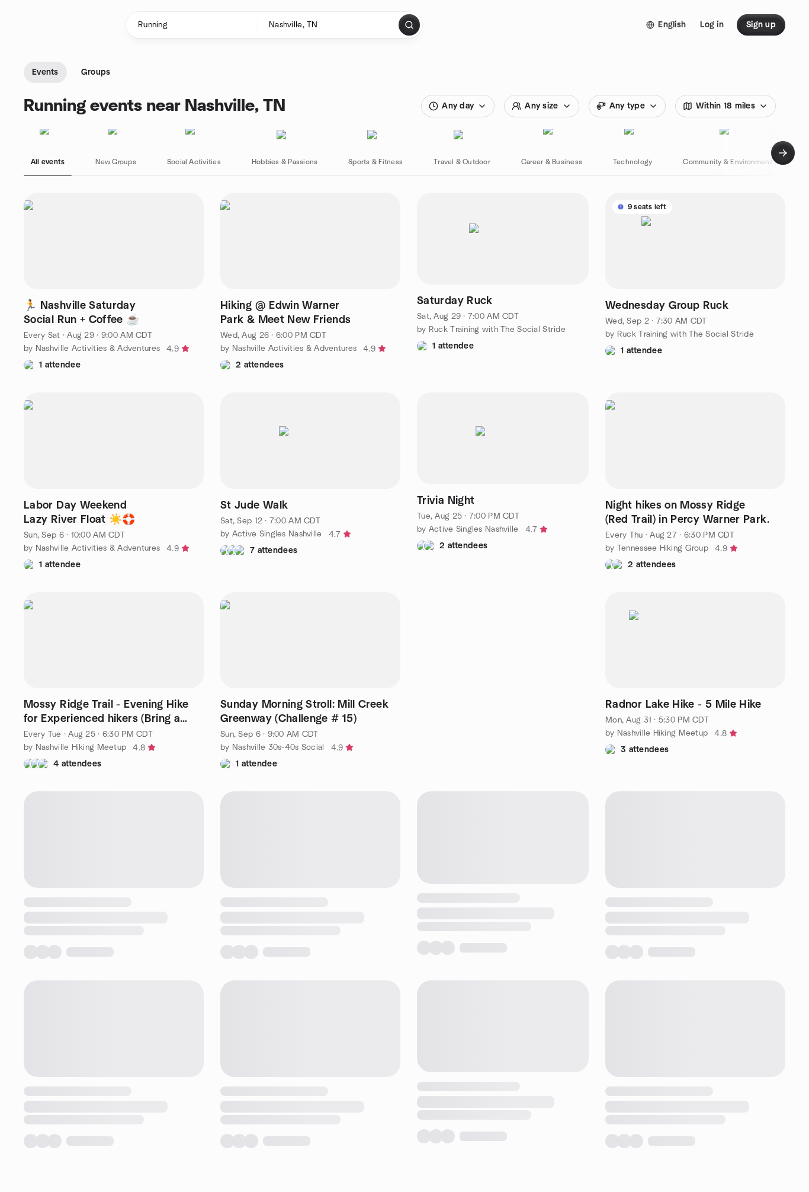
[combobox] (329, 25)
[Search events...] (409, 25)
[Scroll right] (783, 153)
